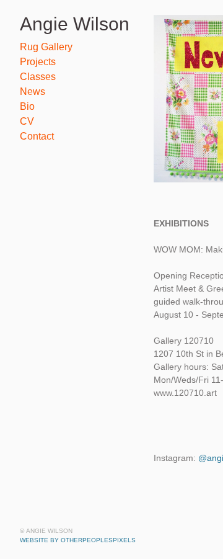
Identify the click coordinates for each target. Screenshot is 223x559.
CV (27, 121)
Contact (37, 136)
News (32, 91)
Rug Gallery (46, 47)
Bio (27, 106)
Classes (38, 76)
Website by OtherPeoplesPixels (78, 540)
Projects (38, 61)
